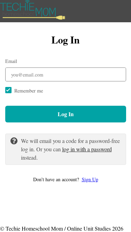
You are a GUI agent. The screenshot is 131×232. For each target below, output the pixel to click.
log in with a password (87, 149)
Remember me (28, 90)
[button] (65, 179)
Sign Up (90, 179)
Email (11, 61)
